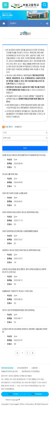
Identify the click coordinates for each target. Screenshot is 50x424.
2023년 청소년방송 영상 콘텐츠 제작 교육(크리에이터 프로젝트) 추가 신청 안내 (24, 270)
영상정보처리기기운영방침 (31, 371)
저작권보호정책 (22, 368)
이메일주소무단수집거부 (9, 371)
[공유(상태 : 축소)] (47, 23)
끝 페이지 (32, 353)
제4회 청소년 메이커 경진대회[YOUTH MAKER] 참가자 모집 (23, 155)
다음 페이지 (27, 353)
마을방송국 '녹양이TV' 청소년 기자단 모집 (17, 291)
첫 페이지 (17, 353)
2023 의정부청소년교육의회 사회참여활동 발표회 (20, 231)
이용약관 (35, 368)
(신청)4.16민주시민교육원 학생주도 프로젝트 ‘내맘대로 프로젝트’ (24, 330)
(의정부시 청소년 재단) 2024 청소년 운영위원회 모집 (21, 250)
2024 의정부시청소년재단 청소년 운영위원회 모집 (20, 212)
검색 (25, 148)
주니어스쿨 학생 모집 (10, 174)
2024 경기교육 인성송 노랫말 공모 (14, 193)
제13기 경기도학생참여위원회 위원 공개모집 (18, 310)
